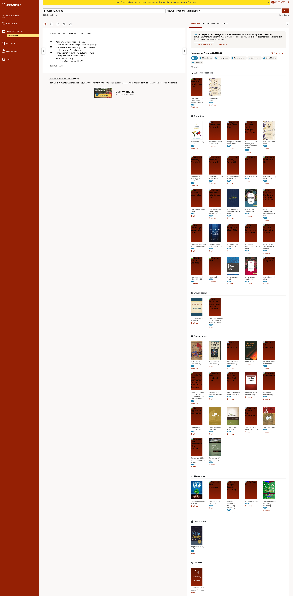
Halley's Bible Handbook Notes (215, 393)
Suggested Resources (203, 73)
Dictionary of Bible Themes (198, 502)
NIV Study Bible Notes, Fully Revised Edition (197, 100)
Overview (198, 562)
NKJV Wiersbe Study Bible (232, 278)
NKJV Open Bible (251, 501)
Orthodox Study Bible (269, 278)
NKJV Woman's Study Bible (250, 278)
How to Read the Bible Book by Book (234, 393)
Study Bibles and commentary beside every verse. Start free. (156, 2)
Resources (195, 23)
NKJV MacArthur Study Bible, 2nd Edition (269, 246)
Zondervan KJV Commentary (214, 459)
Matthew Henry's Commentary (251, 393)
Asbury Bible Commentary (214, 363)
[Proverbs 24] (184, 51)
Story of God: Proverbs (232, 428)
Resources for (206, 53)
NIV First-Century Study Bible (233, 177)
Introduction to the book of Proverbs (198, 589)
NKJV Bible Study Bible (197, 548)
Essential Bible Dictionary (214, 502)
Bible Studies (200, 521)
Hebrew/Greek (208, 23)
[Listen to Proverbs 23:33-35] (70, 24)
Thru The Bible (269, 427)
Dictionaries (199, 476)
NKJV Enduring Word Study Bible (215, 245)
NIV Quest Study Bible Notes (269, 177)
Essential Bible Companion (269, 363)
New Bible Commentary (268, 393)
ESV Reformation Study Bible (215, 143)
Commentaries (200, 336)
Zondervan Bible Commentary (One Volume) (198, 460)
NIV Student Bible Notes (198, 210)
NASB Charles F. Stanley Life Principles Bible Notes (251, 145)
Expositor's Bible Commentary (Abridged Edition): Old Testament (198, 395)
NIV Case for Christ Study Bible (216, 177)
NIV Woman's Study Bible (250, 210)
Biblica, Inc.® (127, 83)
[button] (279, 2)
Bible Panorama (251, 362)
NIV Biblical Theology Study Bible (197, 178)
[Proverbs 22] (43, 51)
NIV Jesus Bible (251, 176)
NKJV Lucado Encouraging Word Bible (252, 246)
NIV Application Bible (215, 99)
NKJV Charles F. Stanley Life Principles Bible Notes (269, 212)
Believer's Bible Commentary (233, 363)
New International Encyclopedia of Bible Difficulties (216, 320)
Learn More (222, 44)
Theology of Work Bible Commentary (252, 428)
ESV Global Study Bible (197, 143)
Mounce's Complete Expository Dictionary (231, 504)
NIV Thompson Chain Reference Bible (233, 211)
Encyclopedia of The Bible (197, 319)
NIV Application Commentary (197, 428)
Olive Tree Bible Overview (215, 428)
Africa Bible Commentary (196, 363)
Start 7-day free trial (204, 44)
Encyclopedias (200, 293)
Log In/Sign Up (282, 2)
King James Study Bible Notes (234, 143)
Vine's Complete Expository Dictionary (269, 503)
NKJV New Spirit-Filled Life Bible (197, 278)
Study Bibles (199, 116)
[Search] (285, 10)
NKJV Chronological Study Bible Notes (198, 245)
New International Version (61, 78)
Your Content (222, 23)
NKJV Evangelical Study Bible (233, 245)
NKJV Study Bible (215, 277)
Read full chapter (57, 66)
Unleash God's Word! (124, 94)
